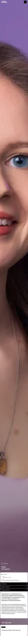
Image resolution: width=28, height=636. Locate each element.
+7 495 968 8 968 (6, 577)
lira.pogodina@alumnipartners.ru (10, 580)
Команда (6, 563)
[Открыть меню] (25, 2)
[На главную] (4, 2)
